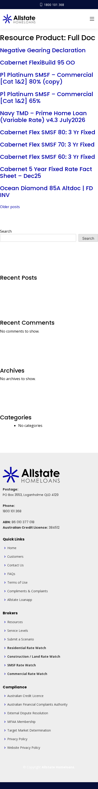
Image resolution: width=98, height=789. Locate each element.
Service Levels (17, 630)
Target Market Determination (29, 730)
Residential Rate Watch (26, 648)
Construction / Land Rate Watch (33, 656)
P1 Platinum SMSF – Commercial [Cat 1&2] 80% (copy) (46, 78)
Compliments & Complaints (27, 591)
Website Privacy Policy (23, 747)
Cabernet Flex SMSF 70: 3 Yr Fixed (47, 145)
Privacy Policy (17, 739)
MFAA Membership (21, 721)
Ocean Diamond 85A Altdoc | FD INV (46, 191)
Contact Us (15, 565)
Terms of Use (17, 582)
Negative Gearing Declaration (43, 50)
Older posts (10, 206)
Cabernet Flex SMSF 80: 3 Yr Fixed (47, 132)
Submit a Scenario (20, 639)
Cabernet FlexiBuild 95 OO (37, 63)
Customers (15, 556)
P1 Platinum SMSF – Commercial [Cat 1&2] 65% (46, 97)
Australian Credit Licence (25, 695)
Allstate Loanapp (19, 599)
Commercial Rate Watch (27, 673)
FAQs (11, 573)
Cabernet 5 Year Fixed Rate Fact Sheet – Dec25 (46, 172)
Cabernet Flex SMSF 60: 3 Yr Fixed (47, 157)
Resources (15, 622)
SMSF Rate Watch (21, 665)
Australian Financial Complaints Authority (37, 704)
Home (11, 548)
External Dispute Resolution (27, 713)
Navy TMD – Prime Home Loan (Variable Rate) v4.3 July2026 (43, 116)
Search (6, 231)
